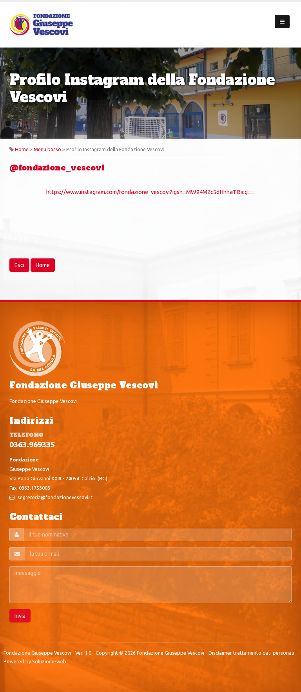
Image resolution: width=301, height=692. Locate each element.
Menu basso (47, 149)
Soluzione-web (49, 661)
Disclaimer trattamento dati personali (251, 652)
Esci (19, 265)
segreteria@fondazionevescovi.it (55, 497)
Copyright (107, 652)
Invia (20, 616)
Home (22, 149)
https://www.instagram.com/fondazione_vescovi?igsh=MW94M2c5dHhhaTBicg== (150, 192)
